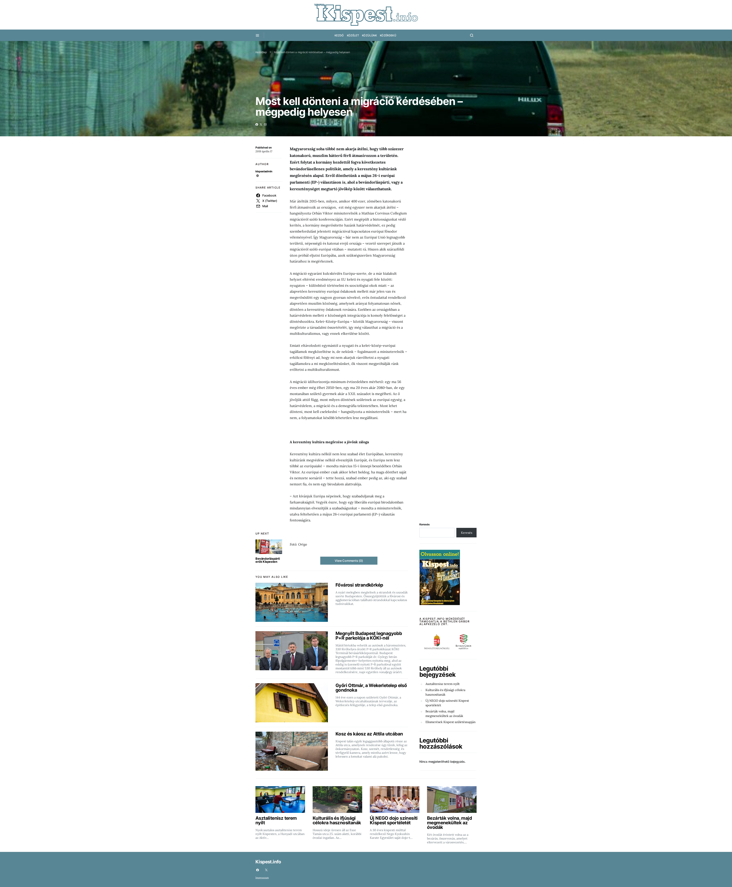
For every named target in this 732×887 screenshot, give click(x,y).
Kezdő (339, 35)
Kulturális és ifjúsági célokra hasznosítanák (445, 692)
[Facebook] (257, 870)
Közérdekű (388, 35)
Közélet (353, 35)
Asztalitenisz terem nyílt (442, 684)
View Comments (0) (349, 561)
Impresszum (262, 877)
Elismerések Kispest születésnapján (450, 722)
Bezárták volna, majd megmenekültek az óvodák (444, 713)
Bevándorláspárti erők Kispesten (267, 560)
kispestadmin (263, 171)
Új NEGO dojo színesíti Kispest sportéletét (447, 703)
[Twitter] (266, 870)
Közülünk (369, 35)
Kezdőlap (261, 52)
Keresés (424, 524)
